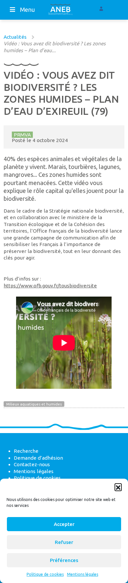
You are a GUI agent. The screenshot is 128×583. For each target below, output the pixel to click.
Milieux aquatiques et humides (34, 404)
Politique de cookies (45, 574)
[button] (118, 487)
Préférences (64, 560)
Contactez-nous (32, 464)
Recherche (26, 451)
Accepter (64, 524)
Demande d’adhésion (38, 458)
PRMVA (22, 134)
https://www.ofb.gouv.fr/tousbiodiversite (50, 285)
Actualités (15, 37)
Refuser (64, 542)
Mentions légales (82, 574)
